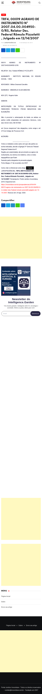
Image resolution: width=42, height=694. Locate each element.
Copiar (30, 168)
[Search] (40, 3)
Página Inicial (5, 596)
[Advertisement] (21, 238)
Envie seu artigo (6, 607)
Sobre (3, 602)
